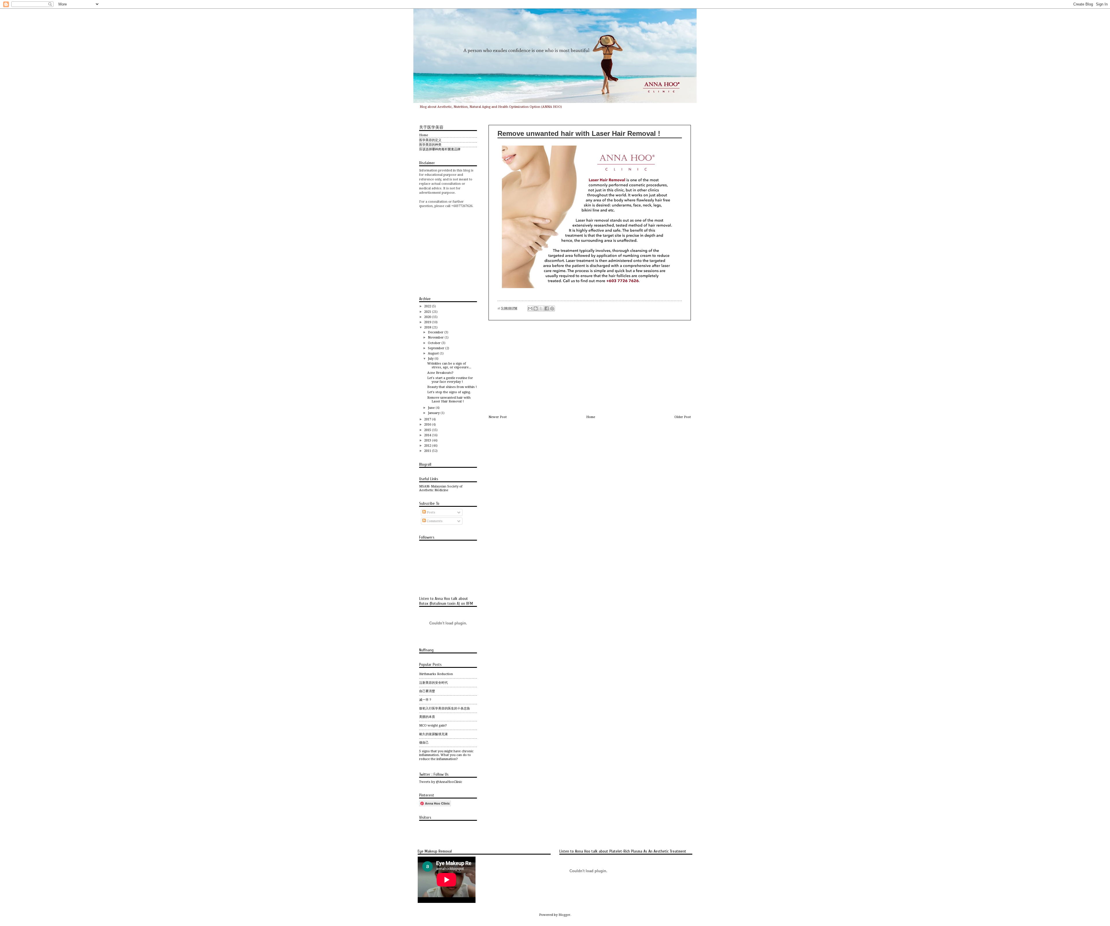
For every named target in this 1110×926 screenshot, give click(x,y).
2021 (428, 312)
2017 (428, 419)
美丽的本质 (427, 717)
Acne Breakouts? (440, 373)
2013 (428, 440)
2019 (428, 322)
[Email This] (530, 308)
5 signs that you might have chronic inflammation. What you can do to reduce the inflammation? (446, 755)
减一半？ (425, 700)
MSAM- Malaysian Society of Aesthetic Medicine (440, 488)
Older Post (682, 417)
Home (590, 417)
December (436, 332)
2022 (428, 306)
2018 (428, 327)
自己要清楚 (427, 691)
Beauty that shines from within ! (452, 387)
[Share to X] (541, 308)
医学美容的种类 (430, 145)
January (434, 413)
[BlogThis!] (536, 308)
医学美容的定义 (430, 140)
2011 (428, 451)
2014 (428, 435)
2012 (428, 446)
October (434, 343)
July (431, 359)
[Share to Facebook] (547, 308)
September (436, 348)
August (434, 353)
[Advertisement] (590, 368)
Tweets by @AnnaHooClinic (440, 782)
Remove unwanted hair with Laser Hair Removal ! (449, 399)
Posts (430, 512)
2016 (428, 424)
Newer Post (498, 417)
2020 (428, 317)
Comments (434, 521)
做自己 (424, 742)
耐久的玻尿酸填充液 (433, 734)
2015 (428, 430)
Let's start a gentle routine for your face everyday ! (450, 380)
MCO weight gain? (433, 725)
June (432, 408)
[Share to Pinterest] (552, 308)
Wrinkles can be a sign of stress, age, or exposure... (449, 365)
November (436, 337)
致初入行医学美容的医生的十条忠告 (444, 708)
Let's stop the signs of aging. (449, 392)
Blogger (564, 915)
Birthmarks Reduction (436, 674)
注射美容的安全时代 (433, 683)
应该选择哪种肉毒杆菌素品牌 (439, 149)
